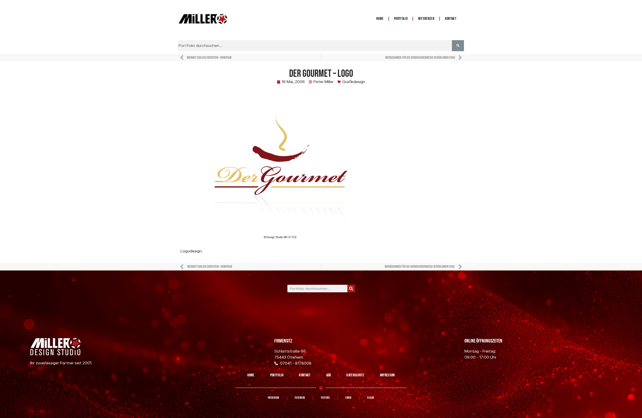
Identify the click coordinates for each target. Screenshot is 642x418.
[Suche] (351, 288)
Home (379, 18)
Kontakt (450, 18)
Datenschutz (355, 375)
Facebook (300, 398)
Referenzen (426, 18)
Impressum (387, 375)
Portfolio (401, 18)
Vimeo (348, 398)
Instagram (273, 398)
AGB (328, 375)
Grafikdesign (353, 81)
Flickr (370, 398)
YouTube (325, 398)
